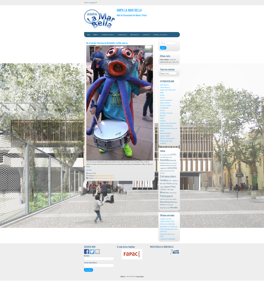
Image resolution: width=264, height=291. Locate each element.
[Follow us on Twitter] (92, 251)
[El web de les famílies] (132, 254)
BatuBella (96, 178)
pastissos (162, 199)
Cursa (168, 171)
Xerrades (174, 207)
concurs (165, 171)
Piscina (162, 110)
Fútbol (162, 118)
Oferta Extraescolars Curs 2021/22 (168, 230)
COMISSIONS (121, 34)
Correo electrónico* (90, 262)
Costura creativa (165, 105)
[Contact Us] (97, 251)
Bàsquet (162, 115)
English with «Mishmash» (168, 90)
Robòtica (162, 204)
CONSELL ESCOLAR (160, 34)
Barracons (169, 157)
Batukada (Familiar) (166, 125)
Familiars (164, 180)
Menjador (172, 189)
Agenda (97, 175)
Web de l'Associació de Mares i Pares (132, 15)
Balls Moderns (164, 85)
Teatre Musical (165, 87)
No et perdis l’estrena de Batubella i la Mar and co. (107, 43)
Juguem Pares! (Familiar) (168, 123)
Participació (166, 196)
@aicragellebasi (140, 276)
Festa (168, 183)
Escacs (162, 97)
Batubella (102, 175)
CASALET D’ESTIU (165, 219)
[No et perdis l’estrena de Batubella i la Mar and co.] (119, 103)
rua (167, 204)
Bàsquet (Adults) (165, 133)
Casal (161, 171)
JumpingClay (164, 108)
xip (114, 178)
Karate (162, 95)
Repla (175, 202)
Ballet (162, 92)
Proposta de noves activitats (166, 142)
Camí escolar (173, 165)
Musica (163, 192)
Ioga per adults (165, 136)
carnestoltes (172, 168)
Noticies (111, 175)
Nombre (86, 256)
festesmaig (102, 178)
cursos (172, 171)
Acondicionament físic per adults (168, 129)
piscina (168, 199)
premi (171, 199)
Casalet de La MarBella (167, 239)
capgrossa (163, 168)
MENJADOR (134, 34)
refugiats (174, 199)
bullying (167, 165)
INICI (88, 34)
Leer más (88, 170)
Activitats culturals (166, 155)
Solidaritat (162, 208)
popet (111, 178)
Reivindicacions (166, 202)
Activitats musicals (166, 113)
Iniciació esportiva (166, 100)
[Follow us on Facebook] (86, 251)
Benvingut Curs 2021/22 (168, 226)
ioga (161, 186)
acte (161, 155)
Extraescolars (168, 176)
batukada (163, 163)
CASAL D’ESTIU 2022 (167, 221)
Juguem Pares (169, 186)
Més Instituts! (170, 192)
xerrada (168, 208)
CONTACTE (146, 34)
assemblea (163, 157)
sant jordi (170, 204)
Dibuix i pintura (165, 102)
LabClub (162, 120)
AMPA (95, 34)
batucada (173, 160)
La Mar (168, 189)
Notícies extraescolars (167, 138)
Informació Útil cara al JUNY (167, 235)
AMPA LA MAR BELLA (129, 10)
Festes (107, 175)
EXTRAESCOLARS (107, 34)
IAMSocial (122, 276)
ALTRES (173, 154)
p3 (175, 192)
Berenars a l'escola (172, 163)
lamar (107, 178)
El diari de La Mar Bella (167, 224)
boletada (162, 165)
